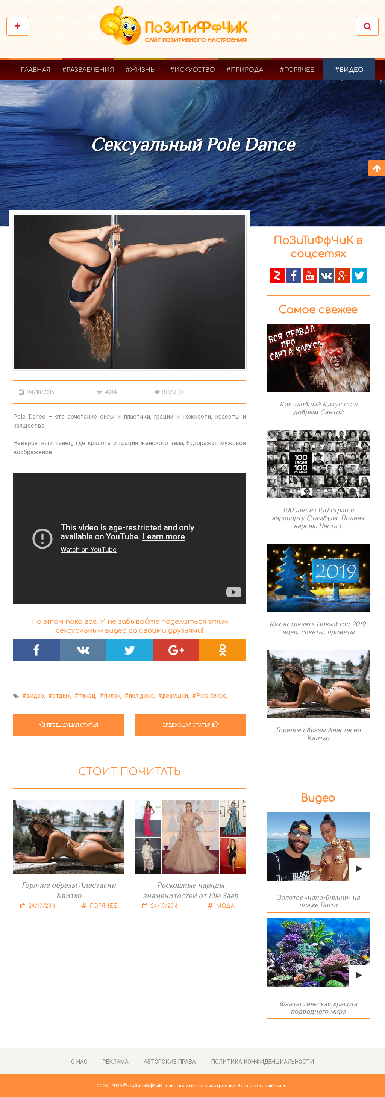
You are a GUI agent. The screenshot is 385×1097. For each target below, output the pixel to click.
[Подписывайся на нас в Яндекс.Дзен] (277, 275)
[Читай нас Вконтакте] (326, 275)
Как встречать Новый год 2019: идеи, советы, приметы (318, 628)
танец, (88, 695)
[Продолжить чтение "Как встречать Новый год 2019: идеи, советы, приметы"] (318, 578)
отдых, (61, 695)
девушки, (175, 695)
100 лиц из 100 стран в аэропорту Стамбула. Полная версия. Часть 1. (318, 518)
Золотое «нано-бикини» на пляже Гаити (318, 901)
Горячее (102, 906)
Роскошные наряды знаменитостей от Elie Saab (190, 890)
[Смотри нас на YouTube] (310, 275)
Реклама (116, 1061)
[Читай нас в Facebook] (293, 275)
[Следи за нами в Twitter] (359, 275)
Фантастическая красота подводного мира (318, 1007)
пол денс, (142, 695)
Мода (225, 906)
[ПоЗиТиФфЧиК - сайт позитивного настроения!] (177, 29)
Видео (172, 392)
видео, (35, 695)
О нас (79, 1061)
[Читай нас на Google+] (342, 275)
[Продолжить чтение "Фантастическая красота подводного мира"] (318, 952)
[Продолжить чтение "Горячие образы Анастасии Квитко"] (318, 684)
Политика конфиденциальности (262, 1061)
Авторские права (170, 1061)
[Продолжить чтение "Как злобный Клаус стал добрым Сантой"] (318, 358)
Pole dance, (211, 695)
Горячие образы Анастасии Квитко (68, 890)
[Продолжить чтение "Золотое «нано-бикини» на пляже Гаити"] (318, 846)
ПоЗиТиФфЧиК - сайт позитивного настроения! (182, 1085)
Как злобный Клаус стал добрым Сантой (318, 408)
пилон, (112, 695)
